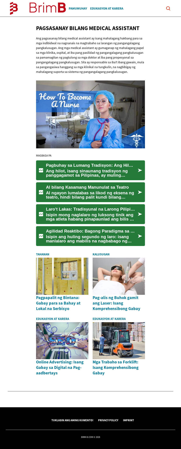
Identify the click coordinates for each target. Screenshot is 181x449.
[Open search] (168, 8)
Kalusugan (101, 254)
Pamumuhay (78, 8)
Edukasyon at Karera (106, 8)
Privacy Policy (108, 420)
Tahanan (42, 254)
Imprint (128, 420)
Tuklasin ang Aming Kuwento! (72, 420)
